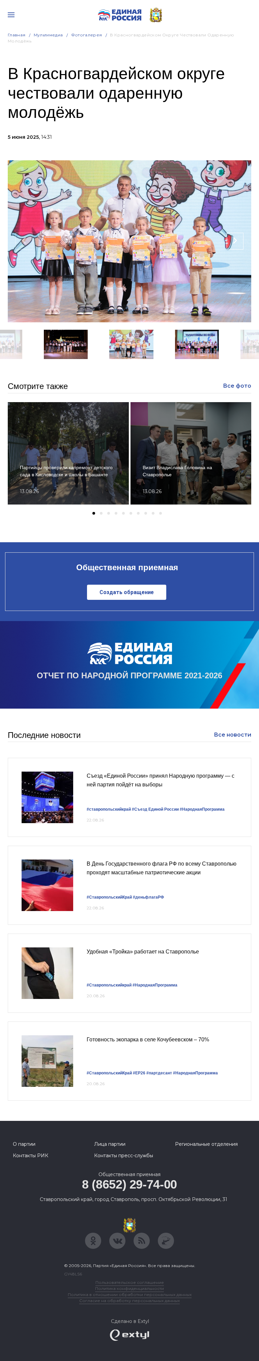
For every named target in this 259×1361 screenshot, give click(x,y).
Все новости (232, 735)
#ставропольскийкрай (109, 809)
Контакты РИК (30, 1156)
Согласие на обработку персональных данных (129, 1300)
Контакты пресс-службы (123, 1156)
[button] (112, 367)
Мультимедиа (48, 34)
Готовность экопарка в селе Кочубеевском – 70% (148, 1039)
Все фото (237, 386)
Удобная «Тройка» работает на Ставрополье (143, 951)
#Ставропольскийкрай (109, 985)
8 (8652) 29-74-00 (129, 1184)
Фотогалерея (86, 34)
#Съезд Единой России (155, 809)
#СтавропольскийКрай (109, 897)
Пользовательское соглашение (129, 1282)
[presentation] (24, 241)
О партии (24, 1144)
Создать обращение (126, 592)
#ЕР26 (139, 1073)
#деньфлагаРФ (148, 897)
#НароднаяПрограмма (202, 809)
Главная (17, 34)
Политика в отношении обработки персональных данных (130, 1294)
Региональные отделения (206, 1144)
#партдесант (159, 1073)
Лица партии (109, 1144)
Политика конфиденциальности (129, 1288)
